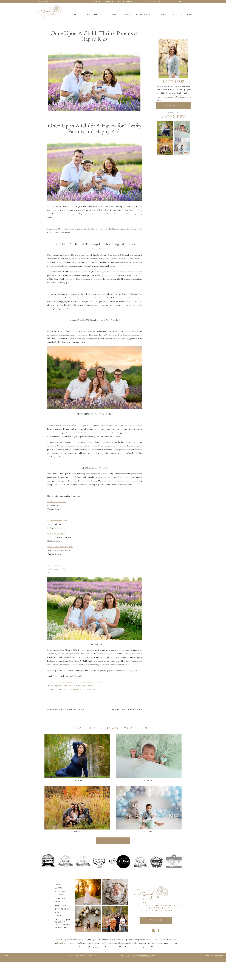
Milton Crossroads (54, 565)
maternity (173, 939)
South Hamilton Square (56, 533)
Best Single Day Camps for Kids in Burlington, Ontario (71, 685)
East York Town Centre (56, 502)
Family (94, 28)
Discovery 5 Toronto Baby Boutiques (66, 709)
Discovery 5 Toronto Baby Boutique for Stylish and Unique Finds (75, 682)
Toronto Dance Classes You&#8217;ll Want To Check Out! (73, 689)
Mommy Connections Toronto (126, 709)
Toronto (157, 939)
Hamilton (149, 939)
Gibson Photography (128, 670)
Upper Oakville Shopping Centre (60, 546)
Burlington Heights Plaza (57, 520)
